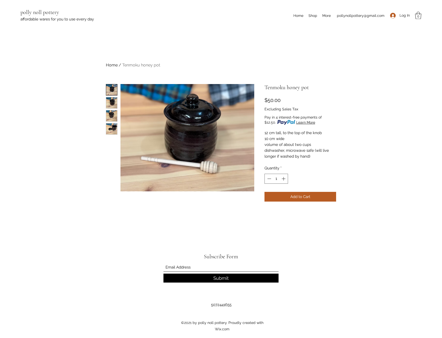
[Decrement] (268, 178)
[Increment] (284, 178)
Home (112, 65)
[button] (418, 15)
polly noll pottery (39, 12)
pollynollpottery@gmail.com (360, 16)
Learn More (305, 122)
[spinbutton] (276, 178)
